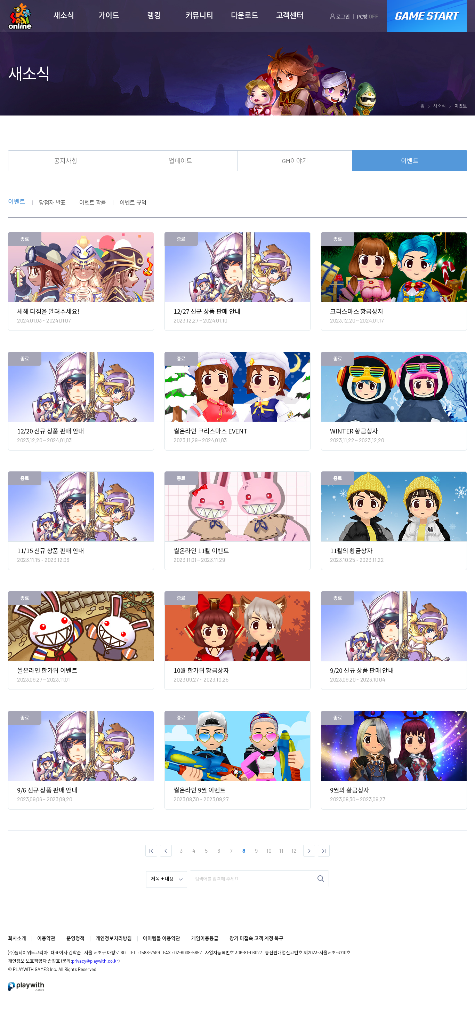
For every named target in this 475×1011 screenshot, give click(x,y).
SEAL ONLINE (20, 16)
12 (294, 850)
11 (281, 850)
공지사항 (66, 161)
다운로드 (244, 14)
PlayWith (26, 986)
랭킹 (154, 14)
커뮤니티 (199, 14)
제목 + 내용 (162, 879)
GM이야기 (295, 161)
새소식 (63, 14)
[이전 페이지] (166, 851)
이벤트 (410, 161)
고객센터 (290, 14)
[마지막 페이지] (324, 851)
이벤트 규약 (133, 202)
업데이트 (180, 161)
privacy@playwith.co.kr (95, 961)
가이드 (108, 14)
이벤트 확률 (92, 202)
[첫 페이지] (151, 851)
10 (269, 850)
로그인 (342, 16)
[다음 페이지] (309, 851)
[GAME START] (427, 16)
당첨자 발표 (52, 202)
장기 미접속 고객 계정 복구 (256, 938)
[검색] (321, 879)
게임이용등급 (204, 938)
